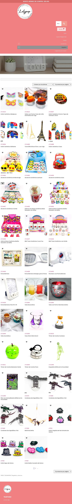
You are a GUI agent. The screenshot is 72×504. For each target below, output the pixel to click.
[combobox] (58, 23)
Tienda (64, 40)
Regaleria (64, 47)
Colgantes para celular (60, 51)
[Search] (64, 23)
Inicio (65, 33)
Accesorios (8, 475)
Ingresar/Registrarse (61, 37)
